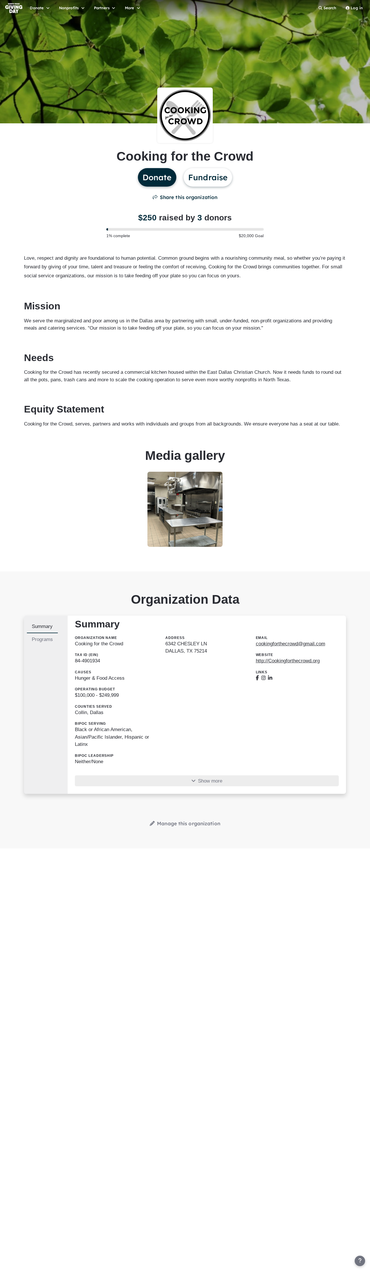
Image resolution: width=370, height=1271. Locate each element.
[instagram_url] (263, 678)
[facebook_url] (257, 678)
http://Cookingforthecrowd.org (288, 661)
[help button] (360, 1261)
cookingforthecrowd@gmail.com (290, 643)
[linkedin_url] (270, 678)
